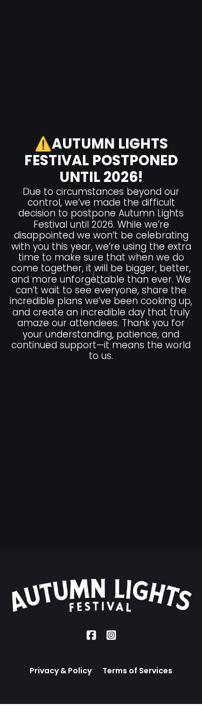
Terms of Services (137, 670)
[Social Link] (91, 635)
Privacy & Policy (61, 670)
